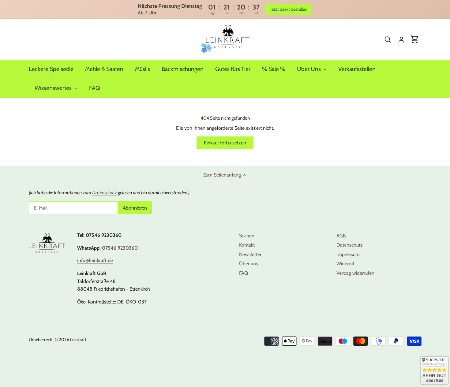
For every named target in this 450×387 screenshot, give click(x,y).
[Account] (401, 39)
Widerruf (345, 263)
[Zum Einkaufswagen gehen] (414, 39)
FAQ (243, 273)
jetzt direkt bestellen (289, 9)
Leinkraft (78, 339)
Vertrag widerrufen (355, 273)
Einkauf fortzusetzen (225, 143)
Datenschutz (349, 245)
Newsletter (250, 254)
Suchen (246, 236)
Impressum (348, 254)
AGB (341, 236)
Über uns (248, 263)
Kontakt (247, 245)
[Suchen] (388, 39)
